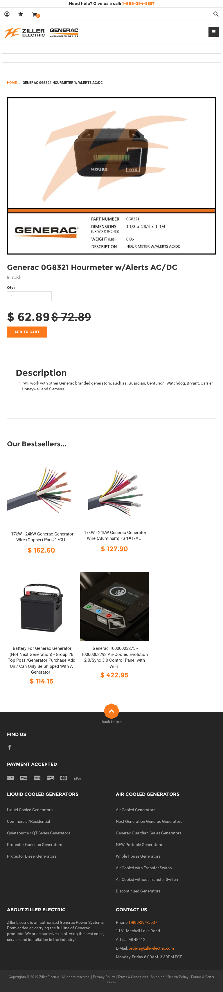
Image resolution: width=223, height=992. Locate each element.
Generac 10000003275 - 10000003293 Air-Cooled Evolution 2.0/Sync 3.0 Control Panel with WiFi (114, 657)
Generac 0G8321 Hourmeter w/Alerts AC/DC (92, 267)
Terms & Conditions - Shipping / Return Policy (153, 977)
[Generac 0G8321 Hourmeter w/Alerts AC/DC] (111, 176)
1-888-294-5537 (142, 922)
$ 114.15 (41, 681)
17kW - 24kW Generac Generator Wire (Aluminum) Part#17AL (115, 535)
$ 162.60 (41, 550)
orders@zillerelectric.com (151, 948)
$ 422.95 (114, 675)
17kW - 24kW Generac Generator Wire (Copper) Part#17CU (42, 537)
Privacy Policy (104, 977)
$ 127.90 (114, 548)
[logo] (42, 32)
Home (12, 83)
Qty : (11, 287)
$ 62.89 (28, 317)
